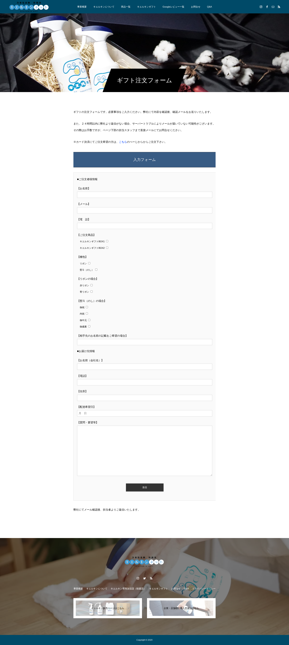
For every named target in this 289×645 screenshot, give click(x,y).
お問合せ (195, 6)
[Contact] (273, 6)
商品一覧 (125, 6)
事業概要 (82, 6)
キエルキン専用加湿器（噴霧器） (128, 588)
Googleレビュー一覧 (173, 6)
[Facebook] (267, 6)
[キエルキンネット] (29, 6)
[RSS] (279, 6)
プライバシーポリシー (204, 588)
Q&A (209, 6)
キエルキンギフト (146, 6)
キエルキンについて (103, 6)
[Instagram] (261, 6)
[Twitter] (144, 578)
